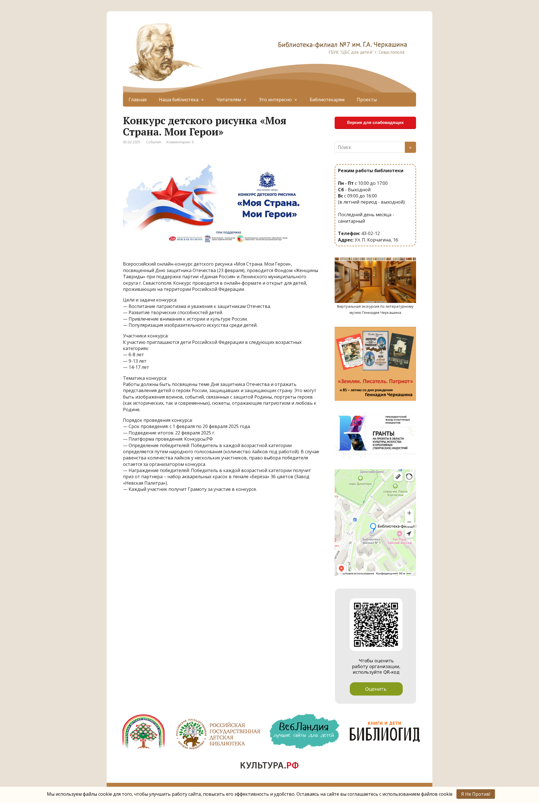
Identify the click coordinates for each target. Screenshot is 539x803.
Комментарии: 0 (180, 142)
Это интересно (275, 99)
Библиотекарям (327, 99)
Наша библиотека (178, 99)
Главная (138, 99)
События (153, 142)
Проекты (367, 99)
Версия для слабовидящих (375, 122)
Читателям (228, 99)
